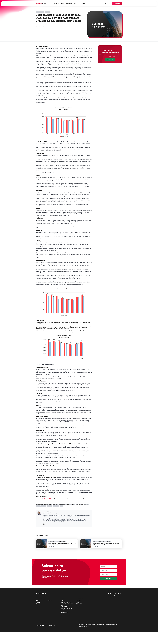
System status (64, 612)
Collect (38, 603)
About (75, 3)
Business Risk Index (66, 602)
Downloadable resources (67, 603)
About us (78, 600)
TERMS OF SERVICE (41, 625)
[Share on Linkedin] (43, 27)
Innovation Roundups (66, 608)
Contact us (79, 603)
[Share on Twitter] (40, 27)
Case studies (64, 606)
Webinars (63, 600)
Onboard (38, 600)
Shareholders (82, 3)
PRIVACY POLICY (54, 625)
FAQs (62, 609)
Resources (68, 3)
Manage (38, 602)
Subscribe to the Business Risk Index (45, 498)
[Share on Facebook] (37, 27)
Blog (62, 605)
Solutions (56, 3)
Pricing (62, 3)
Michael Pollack (47, 512)
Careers (78, 602)
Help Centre (64, 611)
